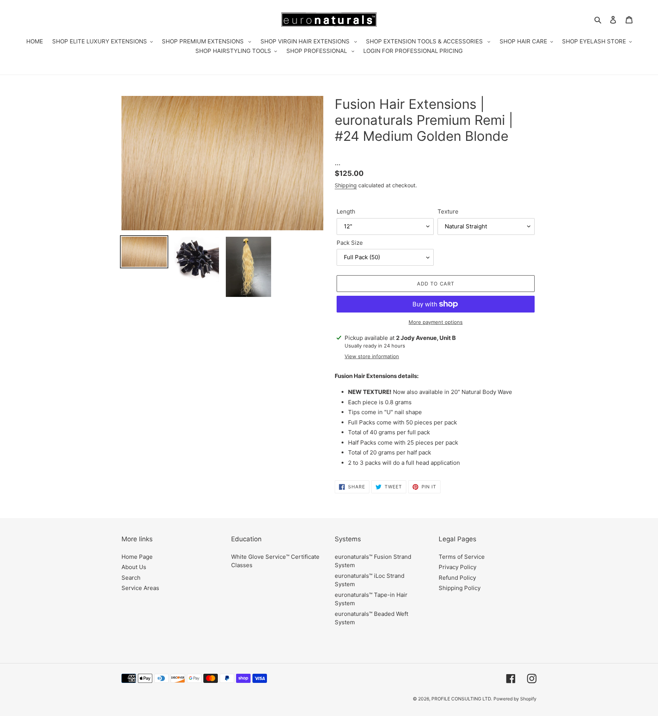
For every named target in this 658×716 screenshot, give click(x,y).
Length (346, 211)
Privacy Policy (457, 567)
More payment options (436, 322)
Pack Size (350, 242)
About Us (133, 567)
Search (131, 577)
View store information (372, 356)
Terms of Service (462, 556)
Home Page (137, 556)
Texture (448, 211)
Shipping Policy (460, 588)
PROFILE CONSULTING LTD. (461, 699)
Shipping (346, 185)
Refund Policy (457, 577)
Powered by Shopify (515, 699)
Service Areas (140, 588)
